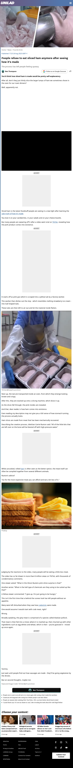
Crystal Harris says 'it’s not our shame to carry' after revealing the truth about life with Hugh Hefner (32, 702)
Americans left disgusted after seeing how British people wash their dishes (25, 697)
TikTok (55, 222)
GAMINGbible (22, 741)
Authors (37, 755)
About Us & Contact (24, 759)
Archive (37, 748)
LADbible (5, 755)
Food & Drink (18, 50)
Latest (37, 745)
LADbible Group (7, 752)
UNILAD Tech (22, 748)
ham (22, 469)
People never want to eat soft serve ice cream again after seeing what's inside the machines (30, 695)
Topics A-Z (38, 752)
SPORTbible (6, 759)
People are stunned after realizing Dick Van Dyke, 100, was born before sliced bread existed (30, 700)
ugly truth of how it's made (12, 213)
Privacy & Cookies (8, 748)
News (10, 50)
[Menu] (70, 3)
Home (4, 50)
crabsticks (42, 605)
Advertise (6, 741)
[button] (70, 71)
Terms (5, 745)
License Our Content (24, 755)
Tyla (19, 745)
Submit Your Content (61, 756)
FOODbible (21, 752)
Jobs (36, 741)
